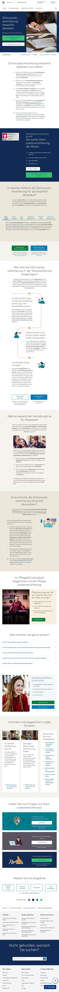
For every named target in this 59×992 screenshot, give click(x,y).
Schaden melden (44, 918)
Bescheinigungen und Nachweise (45, 931)
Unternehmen (6, 988)
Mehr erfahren (25, 972)
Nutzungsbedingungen (46, 983)
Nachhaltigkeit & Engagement (10, 978)
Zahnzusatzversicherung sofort (10, 922)
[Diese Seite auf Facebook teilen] (29, 900)
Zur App (24, 988)
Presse (4, 985)
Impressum (43, 972)
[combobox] (27, 959)
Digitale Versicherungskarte (47, 927)
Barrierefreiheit (44, 978)
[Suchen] (44, 959)
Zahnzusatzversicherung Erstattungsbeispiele (28, 931)
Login (23, 980)
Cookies (42, 980)
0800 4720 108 (22, 2)
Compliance (5, 980)
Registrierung (25, 978)
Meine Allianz (43, 925)
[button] (33, 155)
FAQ (23, 985)
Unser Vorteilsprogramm (28, 975)
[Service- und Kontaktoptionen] (50, 987)
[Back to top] (55, 980)
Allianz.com (5, 972)
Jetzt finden (42, 822)
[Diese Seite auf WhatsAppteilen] (41, 900)
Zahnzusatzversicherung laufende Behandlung (29, 927)
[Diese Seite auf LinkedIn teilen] (37, 900)
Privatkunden (10, 2)
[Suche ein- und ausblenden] (56, 8)
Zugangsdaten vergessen (28, 983)
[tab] (6, 218)
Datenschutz (43, 975)
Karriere (5, 975)
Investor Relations (7, 983)
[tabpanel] (29, 229)
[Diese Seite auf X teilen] (33, 900)
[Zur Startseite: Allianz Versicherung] (3, 2)
